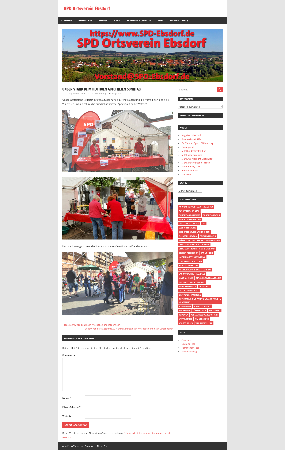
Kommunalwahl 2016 (189, 270)
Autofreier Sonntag (189, 211)
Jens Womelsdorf (188, 261)
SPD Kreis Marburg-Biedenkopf (197, 158)
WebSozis (186, 174)
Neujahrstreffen (187, 286)
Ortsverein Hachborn (190, 295)
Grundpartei (188, 146)
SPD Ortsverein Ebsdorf (87, 8)
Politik (117, 20)
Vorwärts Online (190, 170)
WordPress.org (189, 351)
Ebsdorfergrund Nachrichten (194, 232)
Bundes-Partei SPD (191, 139)
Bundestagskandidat (189, 215)
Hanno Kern (207, 253)
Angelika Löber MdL (192, 135)
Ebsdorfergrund (187, 228)
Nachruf (183, 282)
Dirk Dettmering (98, 93)
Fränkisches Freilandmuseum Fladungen (199, 240)
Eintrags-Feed (188, 343)
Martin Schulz (186, 278)
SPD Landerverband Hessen (196, 162)
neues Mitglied (197, 282)
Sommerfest (185, 306)
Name (66, 398)
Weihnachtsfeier (203, 323)
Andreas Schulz (187, 207)
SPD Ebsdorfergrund (192, 154)
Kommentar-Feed (190, 347)
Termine (103, 20)
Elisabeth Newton (188, 236)
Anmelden (187, 339)
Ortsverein (84, 20)
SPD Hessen (184, 310)
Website (67, 415)
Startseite (66, 20)
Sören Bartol (199, 310)
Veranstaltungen (179, 20)
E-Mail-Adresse (71, 407)
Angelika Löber (205, 207)
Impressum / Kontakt (138, 20)
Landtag (200, 274)
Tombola (183, 315)
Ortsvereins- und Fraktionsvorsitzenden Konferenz (200, 300)
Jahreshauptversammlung (192, 257)
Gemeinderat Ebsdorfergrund (194, 244)
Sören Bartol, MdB (191, 166)
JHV (200, 261)
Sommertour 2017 (202, 306)
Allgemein (117, 93)
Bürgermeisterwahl (189, 223)
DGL (203, 223)
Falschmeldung (208, 236)
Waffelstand (185, 319)
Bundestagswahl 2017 (190, 219)
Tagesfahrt (214, 310)
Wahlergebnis (202, 319)
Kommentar (70, 355)
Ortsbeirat (204, 286)
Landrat (206, 270)
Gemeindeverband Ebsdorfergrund (197, 249)
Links (160, 20)
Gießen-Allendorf (188, 253)
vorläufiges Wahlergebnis (204, 315)
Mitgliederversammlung (208, 278)
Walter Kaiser (186, 323)
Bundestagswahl (211, 215)
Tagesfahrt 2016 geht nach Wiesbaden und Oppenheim (92, 324)
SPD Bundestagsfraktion (194, 150)
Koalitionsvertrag (188, 265)
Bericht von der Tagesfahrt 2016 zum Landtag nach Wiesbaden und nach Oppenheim (128, 328)
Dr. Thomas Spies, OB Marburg (197, 143)
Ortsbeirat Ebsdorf (189, 290)
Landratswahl (186, 274)
